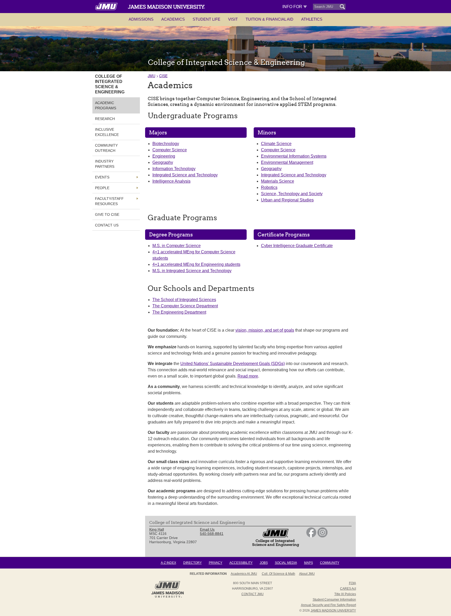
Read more (248, 376)
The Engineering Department (179, 312)
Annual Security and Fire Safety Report (328, 605)
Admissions (141, 19)
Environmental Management (287, 162)
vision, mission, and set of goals (264, 330)
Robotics (269, 187)
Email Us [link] (207, 529)
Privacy (215, 563)
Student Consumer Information (334, 599)
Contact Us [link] (106, 225)
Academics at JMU (244, 574)
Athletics (311, 19)
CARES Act (348, 588)
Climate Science (276, 143)
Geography (162, 162)
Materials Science (277, 181)
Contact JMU (252, 594)
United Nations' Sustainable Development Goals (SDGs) (232, 363)
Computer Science (169, 150)
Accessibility (241, 563)
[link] (311, 536)
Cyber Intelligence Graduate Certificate (297, 245)
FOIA (352, 583)
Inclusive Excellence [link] (107, 132)
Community (329, 563)
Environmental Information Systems (294, 156)
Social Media (286, 563)
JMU (151, 75)
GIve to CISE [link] (107, 214)
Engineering (163, 156)
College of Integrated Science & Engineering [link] (109, 84)
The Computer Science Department (185, 306)
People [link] (102, 188)
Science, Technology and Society (292, 194)
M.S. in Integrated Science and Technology (192, 270)
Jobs (264, 563)
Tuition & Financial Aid (269, 19)
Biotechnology (165, 143)
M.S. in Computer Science (176, 245)
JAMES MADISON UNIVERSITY (333, 610)
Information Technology (173, 168)
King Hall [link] (156, 529)
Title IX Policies (345, 594)
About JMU (307, 574)
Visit (233, 19)
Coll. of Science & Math (278, 574)
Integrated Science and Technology (185, 175)
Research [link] (105, 119)
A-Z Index (168, 563)
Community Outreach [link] (106, 148)
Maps (308, 563)
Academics (173, 19)
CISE (163, 75)
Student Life (206, 19)
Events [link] (102, 177)
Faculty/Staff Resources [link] (109, 201)
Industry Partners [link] (104, 164)
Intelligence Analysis (171, 181)
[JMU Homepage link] (167, 597)
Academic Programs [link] (105, 105)
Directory (192, 563)
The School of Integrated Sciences (184, 299)
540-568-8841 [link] (211, 533)
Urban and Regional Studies (287, 200)
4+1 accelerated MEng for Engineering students (196, 264)
